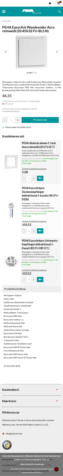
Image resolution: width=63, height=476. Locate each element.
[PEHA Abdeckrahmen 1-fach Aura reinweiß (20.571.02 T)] (11, 161)
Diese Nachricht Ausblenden (32, 464)
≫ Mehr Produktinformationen (34, 169)
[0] (58, 3)
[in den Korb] (40, 178)
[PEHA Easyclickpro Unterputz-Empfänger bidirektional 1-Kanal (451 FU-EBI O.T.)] (11, 261)
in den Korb (41, 120)
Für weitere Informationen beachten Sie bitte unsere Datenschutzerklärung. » (32, 471)
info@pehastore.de (14, 433)
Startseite (6, 21)
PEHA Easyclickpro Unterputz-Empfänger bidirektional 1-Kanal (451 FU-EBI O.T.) (40, 244)
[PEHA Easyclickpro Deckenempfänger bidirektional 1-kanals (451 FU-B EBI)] (11, 210)
